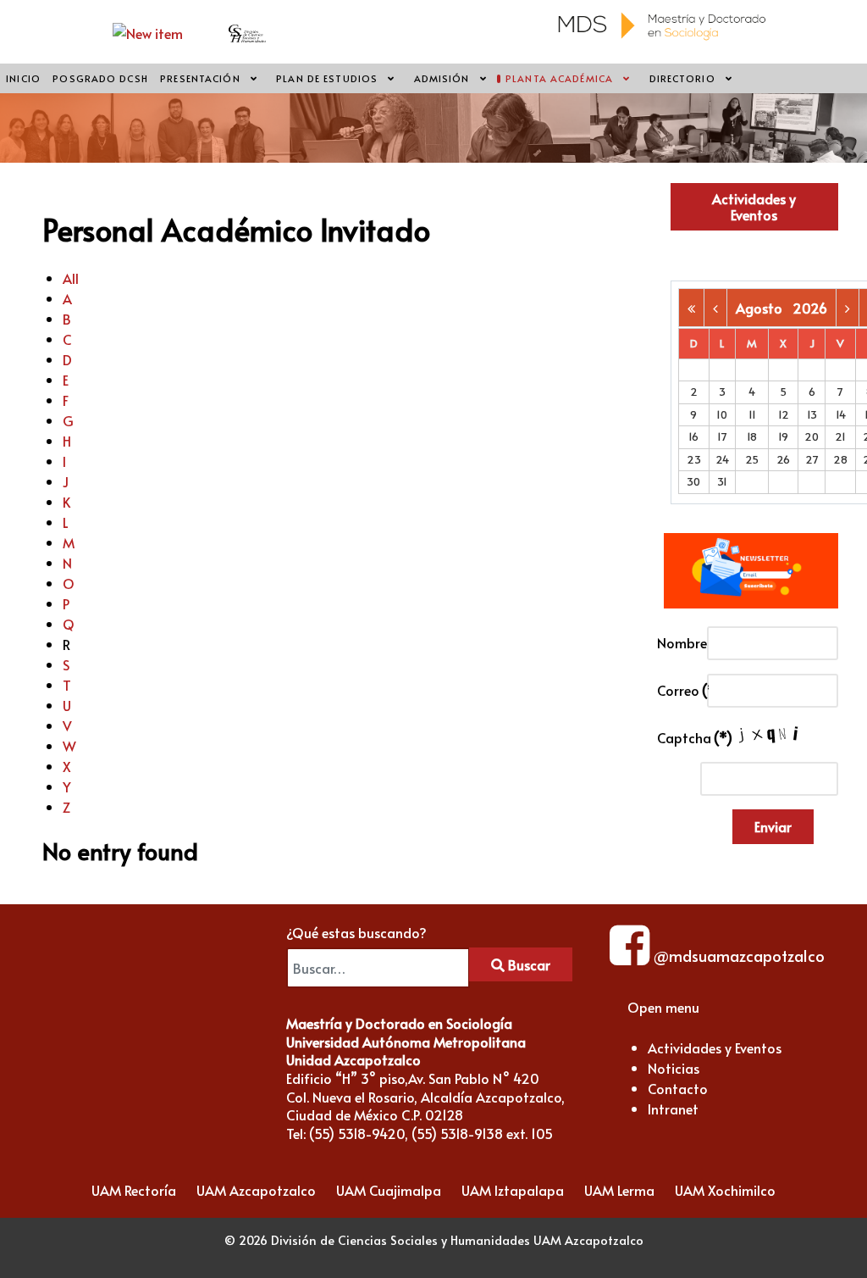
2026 (809, 307)
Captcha (677, 737)
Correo (677, 690)
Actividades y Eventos (754, 206)
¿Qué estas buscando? (356, 932)
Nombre (677, 642)
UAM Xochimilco (725, 1190)
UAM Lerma (619, 1190)
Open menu (663, 1006)
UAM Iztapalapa (512, 1190)
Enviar (773, 826)
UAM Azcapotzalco (256, 1190)
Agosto (764, 307)
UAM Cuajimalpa (388, 1190)
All (71, 278)
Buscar (527, 964)
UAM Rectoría (133, 1190)
